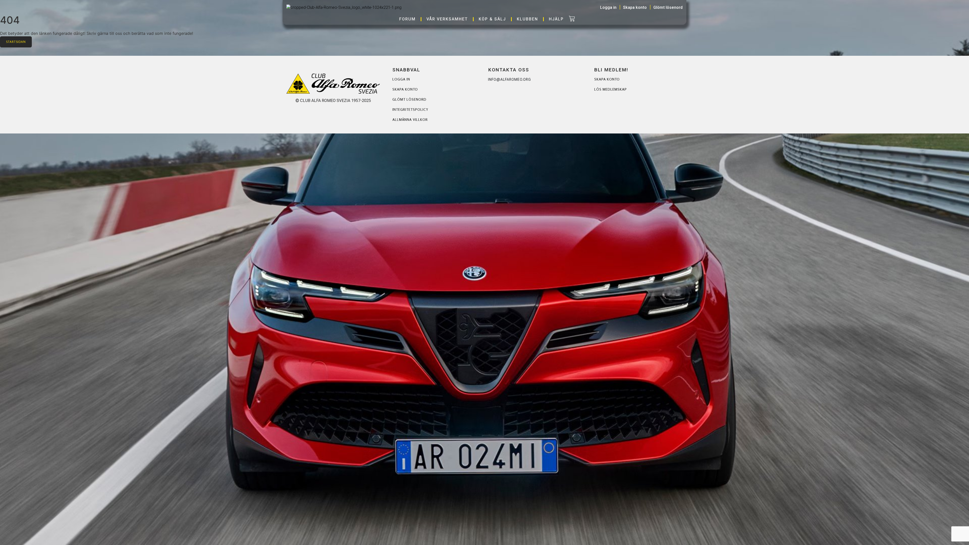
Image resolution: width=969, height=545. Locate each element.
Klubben (527, 19)
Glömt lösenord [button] (668, 7)
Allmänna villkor (410, 119)
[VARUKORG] (572, 19)
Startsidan (16, 42)
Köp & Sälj (492, 19)
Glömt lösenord (409, 99)
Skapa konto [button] (635, 7)
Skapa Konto (607, 79)
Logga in (401, 79)
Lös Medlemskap (610, 89)
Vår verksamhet (447, 19)
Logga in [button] (608, 7)
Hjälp (556, 19)
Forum (407, 19)
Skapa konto (405, 89)
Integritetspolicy (410, 109)
